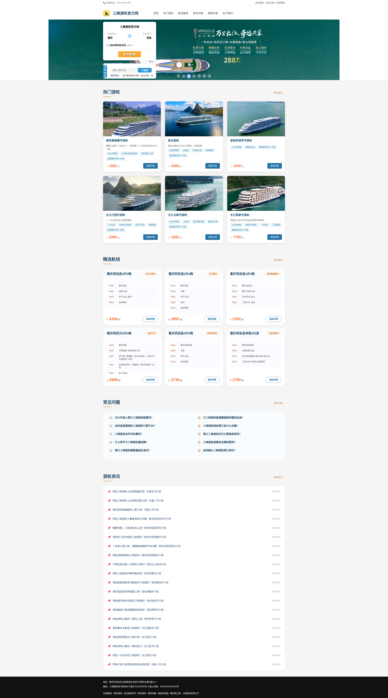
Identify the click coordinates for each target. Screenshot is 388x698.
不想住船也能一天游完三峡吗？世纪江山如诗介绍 (136, 564)
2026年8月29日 (119, 45)
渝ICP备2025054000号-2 (137, 686)
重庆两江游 (175, 693)
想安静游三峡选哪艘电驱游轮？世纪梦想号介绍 (135, 609)
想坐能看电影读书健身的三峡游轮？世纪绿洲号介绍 (137, 582)
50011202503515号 (169, 686)
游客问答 (213, 13)
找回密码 (280, 3)
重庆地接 (152, 693)
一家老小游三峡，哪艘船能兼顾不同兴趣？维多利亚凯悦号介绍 (144, 546)
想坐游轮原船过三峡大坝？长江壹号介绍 (131, 637)
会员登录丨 (260, 3)
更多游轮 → (279, 93)
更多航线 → (279, 260)
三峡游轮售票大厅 (190, 693)
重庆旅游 (118, 693)
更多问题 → (279, 403)
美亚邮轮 (142, 693)
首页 (156, 13)
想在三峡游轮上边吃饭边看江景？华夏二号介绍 (135, 500)
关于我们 (228, 13)
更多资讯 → (279, 477)
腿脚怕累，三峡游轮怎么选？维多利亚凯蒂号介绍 (136, 528)
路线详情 (150, 319)
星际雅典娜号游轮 (130, 75)
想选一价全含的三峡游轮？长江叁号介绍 (131, 655)
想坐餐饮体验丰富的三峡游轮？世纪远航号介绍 (135, 600)
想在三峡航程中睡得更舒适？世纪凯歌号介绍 (134, 573)
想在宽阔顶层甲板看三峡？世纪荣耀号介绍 (133, 591)
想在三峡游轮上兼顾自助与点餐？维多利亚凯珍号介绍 (139, 518)
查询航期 (129, 54)
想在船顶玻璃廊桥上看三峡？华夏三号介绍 (133, 509)
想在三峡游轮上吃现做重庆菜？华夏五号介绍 (134, 491)
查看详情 (150, 166)
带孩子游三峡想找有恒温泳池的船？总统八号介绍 (136, 664)
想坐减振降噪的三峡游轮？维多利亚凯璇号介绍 (135, 555)
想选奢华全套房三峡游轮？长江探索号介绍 (133, 628)
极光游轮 (145, 75)
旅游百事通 (163, 693)
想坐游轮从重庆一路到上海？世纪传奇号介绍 (134, 619)
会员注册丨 (271, 3)
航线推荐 (183, 13)
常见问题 (198, 13)
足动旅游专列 (130, 693)
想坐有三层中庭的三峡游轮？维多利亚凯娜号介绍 (136, 537)
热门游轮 (168, 13)
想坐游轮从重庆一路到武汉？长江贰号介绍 (133, 646)
